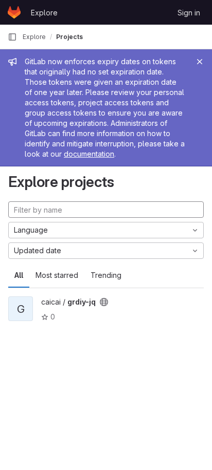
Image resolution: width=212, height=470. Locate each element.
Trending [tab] (106, 275)
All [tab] (18, 275)
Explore (44, 12)
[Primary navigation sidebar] (12, 37)
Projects (69, 37)
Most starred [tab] (57, 275)
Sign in (189, 12)
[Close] (199, 61)
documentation (89, 153)
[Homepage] (14, 12)
